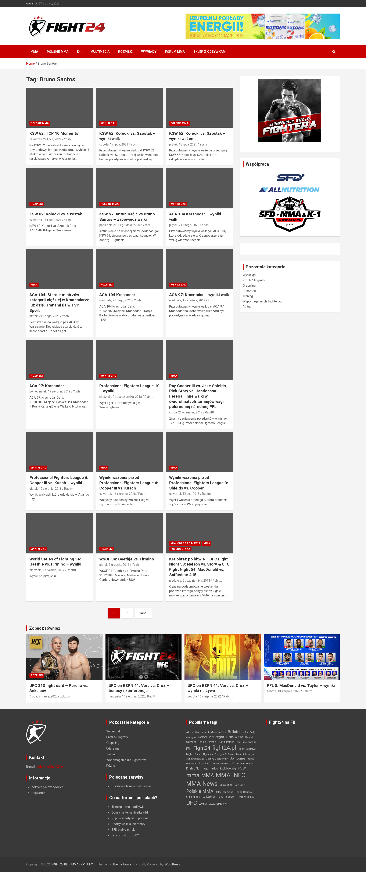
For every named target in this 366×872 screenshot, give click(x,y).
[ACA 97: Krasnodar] (59, 360)
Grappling (249, 285)
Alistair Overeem (196, 732)
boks (245, 732)
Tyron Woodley (245, 797)
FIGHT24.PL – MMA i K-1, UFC (72, 864)
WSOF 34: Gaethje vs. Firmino (126, 559)
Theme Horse (122, 864)
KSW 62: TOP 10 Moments (53, 133)
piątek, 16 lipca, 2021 (183, 144)
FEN (188, 748)
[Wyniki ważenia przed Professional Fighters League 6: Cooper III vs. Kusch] (129, 452)
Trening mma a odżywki (128, 807)
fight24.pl (224, 747)
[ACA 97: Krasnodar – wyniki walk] (199, 269)
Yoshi (67, 139)
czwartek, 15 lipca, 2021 (45, 220)
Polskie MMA (58, 52)
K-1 (79, 52)
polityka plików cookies (48, 787)
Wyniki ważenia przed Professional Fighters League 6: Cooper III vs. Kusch (128, 482)
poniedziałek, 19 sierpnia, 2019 (50, 391)
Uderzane (249, 291)
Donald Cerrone (207, 741)
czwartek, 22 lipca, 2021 (45, 139)
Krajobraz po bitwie (185, 543)
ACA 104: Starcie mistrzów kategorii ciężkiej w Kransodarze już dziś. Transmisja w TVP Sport (59, 302)
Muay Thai (226, 784)
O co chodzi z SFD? (125, 835)
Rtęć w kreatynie (123, 818)
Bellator (234, 732)
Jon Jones (237, 758)
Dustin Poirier (226, 741)
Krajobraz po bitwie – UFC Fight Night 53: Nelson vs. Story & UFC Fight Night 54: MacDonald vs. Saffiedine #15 (199, 567)
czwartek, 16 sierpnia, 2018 (117, 493)
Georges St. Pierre (224, 754)
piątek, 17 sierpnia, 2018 (45, 488)
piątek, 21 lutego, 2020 (184, 225)
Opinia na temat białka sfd (130, 812)
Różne (247, 307)
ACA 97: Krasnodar (46, 385)
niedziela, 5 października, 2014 (189, 580)
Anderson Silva (217, 732)
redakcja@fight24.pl (50, 766)
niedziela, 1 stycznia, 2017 (46, 570)
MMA (34, 52)
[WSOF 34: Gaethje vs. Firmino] (129, 533)
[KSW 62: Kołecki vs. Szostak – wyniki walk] (129, 107)
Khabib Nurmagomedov (202, 768)
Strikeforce (209, 796)
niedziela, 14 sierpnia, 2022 (127, 696)
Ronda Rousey (243, 791)
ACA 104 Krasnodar (117, 294)
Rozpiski (125, 52)
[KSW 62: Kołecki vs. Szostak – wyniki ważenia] (199, 107)
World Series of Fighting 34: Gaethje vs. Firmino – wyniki (55, 562)
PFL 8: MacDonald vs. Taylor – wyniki (301, 685)
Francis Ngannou (203, 754)
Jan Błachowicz (195, 758)
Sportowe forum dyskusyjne (131, 786)
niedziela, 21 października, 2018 (120, 396)
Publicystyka (180, 549)
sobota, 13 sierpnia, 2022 (204, 696)
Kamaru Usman (245, 763)
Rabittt (149, 396)
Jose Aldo (204, 763)
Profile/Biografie (254, 280)
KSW (242, 768)
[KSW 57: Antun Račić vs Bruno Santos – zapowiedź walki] (129, 188)
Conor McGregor (211, 737)
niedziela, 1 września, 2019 (187, 300)
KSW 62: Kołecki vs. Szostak (55, 214)
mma (192, 775)
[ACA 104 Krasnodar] (129, 269)
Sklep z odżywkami (209, 52)
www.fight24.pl (218, 803)
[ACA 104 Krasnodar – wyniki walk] (199, 188)
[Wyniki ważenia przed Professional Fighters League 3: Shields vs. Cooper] (199, 452)
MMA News (202, 783)
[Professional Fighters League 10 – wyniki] (129, 360)
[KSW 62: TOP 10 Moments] (59, 107)
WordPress (172, 864)
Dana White (234, 737)
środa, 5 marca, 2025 (43, 696)
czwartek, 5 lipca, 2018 (184, 493)
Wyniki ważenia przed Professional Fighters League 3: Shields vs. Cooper (198, 482)
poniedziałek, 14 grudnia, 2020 (119, 225)
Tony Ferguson (226, 796)
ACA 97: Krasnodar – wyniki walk (199, 294)
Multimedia (100, 52)
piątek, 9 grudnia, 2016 (114, 564)
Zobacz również (44, 628)
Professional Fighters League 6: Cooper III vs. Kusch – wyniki (58, 480)
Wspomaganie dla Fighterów (262, 301)
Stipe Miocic (193, 797)
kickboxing (228, 768)
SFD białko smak (123, 830)
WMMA (203, 804)
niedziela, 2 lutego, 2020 (115, 300)
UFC (191, 802)
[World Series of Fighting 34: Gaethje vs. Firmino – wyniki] (59, 533)
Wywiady (149, 52)
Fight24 (201, 748)
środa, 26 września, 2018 (185, 412)
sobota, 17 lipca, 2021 (113, 144)
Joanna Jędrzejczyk (217, 758)
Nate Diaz (239, 784)
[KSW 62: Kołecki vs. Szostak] (59, 188)
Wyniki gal (108, 123)
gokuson (65, 696)
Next (143, 613)
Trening (248, 296)
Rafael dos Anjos (224, 792)
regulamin (38, 793)
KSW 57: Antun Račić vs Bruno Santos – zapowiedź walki (127, 217)
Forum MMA (175, 52)
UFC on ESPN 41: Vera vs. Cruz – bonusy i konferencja (139, 688)
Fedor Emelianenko (246, 742)
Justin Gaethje (220, 763)
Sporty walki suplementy (128, 824)
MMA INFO (230, 775)
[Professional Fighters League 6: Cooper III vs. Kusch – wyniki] (59, 452)
